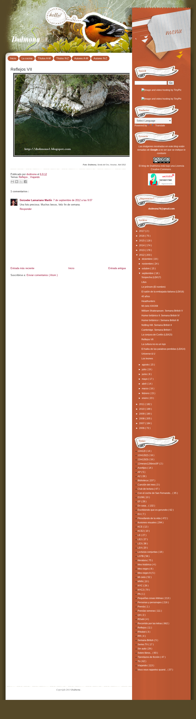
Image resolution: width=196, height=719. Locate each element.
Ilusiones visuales (147, 522)
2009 (142, 413)
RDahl (141, 619)
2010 (142, 409)
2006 (142, 428)
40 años (145, 296)
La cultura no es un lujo (153, 344)
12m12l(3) (143, 459)
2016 (142, 236)
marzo (145, 388)
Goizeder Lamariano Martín (36, 200)
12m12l (142, 451)
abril (144, 383)
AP (139, 472)
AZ (139, 476)
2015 (142, 240)
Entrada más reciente (22, 268)
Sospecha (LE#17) (151, 277)
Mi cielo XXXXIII (149, 306)
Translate (160, 125)
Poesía (141, 606)
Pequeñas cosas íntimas (151, 598)
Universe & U (148, 353)
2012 (142, 255)
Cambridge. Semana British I (156, 330)
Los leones (147, 358)
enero (145, 398)
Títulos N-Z (62, 58)
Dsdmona (26, 38)
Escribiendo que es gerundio (153, 510)
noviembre (148, 263)
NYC (140, 585)
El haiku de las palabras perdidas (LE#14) (163, 349)
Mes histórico (145, 564)
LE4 (140, 547)
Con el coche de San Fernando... (155, 493)
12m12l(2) (143, 455)
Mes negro (143, 568)
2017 (142, 231)
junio (145, 374)
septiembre (148, 273)
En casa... (143, 505)
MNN (141, 581)
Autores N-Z (100, 58)
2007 (142, 423)
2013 (142, 250)
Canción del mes (147, 484)
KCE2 (141, 531)
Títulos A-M (44, 58)
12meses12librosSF (148, 463)
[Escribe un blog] (17, 181)
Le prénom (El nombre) (153, 287)
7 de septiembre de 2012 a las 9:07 (72, 200)
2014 (142, 245)
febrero (146, 393)
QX (139, 615)
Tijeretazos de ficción (149, 657)
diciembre (147, 259)
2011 (142, 404)
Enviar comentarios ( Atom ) (42, 275)
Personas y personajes (150, 602)
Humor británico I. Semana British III (160, 320)
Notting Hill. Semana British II (156, 325)
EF (139, 501)
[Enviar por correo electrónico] (12, 181)
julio (144, 369)
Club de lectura (146, 489)
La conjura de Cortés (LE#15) (156, 334)
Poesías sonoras (147, 610)
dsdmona (31, 174)
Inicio (13, 58)
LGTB (141, 556)
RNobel (142, 632)
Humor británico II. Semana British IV (160, 315)
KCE (140, 526)
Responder (26, 209)
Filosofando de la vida (149, 518)
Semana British (146, 640)
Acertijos (142, 468)
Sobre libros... (145, 653)
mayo (145, 379)
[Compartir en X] (21, 181)
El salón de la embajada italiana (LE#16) (162, 291)
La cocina (27, 58)
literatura (142, 560)
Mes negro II (144, 573)
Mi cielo (142, 577)
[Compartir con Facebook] (25, 181)
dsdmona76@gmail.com (161, 208)
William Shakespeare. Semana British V (162, 310)
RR (140, 636)
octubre (146, 268)
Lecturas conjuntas (148, 552)
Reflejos (24, 177)
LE (139, 535)
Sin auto (142, 648)
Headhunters (148, 301)
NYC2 (141, 589)
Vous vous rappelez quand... (153, 669)
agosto (145, 364)
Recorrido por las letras (150, 623)
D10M (141, 497)
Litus (143, 282)
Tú (139, 661)
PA (139, 594)
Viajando (35, 177)
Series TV (143, 644)
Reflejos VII (147, 339)
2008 (142, 418)
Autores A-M (81, 58)
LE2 (140, 539)
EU (139, 514)
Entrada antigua (117, 268)
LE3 (140, 543)
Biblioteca (143, 480)
